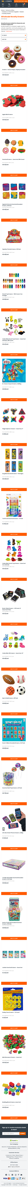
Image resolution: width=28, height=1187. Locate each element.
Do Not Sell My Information (18, 1183)
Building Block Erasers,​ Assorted (11, 1102)
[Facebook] (6, 1175)
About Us (4, 1147)
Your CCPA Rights (7, 1183)
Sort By (14, 39)
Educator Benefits (21, 1147)
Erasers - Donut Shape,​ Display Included (13, 69)
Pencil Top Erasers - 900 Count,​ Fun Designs (12, 294)
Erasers (22, 12)
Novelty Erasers (6, 13)
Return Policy (19, 1155)
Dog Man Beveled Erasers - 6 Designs (12, 473)
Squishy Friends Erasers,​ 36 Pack (11, 249)
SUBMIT (22, 1133)
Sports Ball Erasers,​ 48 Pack (10, 698)
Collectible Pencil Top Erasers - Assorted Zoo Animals (13, 564)
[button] (16, 5)
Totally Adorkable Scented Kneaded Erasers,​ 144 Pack (12, 878)
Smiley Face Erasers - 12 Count (11, 1012)
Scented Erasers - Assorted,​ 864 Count (13, 159)
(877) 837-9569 (23, 1)
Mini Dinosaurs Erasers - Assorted (12, 1057)
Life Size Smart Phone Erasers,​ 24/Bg (12, 833)
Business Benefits (12, 1148)
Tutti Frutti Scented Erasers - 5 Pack (12, 518)
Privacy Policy (18, 1157)
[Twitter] (9, 1175)
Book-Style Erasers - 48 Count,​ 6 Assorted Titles (11, 609)
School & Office (10, 10)
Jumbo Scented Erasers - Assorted (12, 967)
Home (2, 10)
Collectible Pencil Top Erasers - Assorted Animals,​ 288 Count (13, 339)
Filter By (14, 35)
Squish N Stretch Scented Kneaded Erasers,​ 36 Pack (12, 205)
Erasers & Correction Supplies (10, 12)
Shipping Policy (10, 1157)
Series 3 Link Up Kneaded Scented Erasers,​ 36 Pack (12, 923)
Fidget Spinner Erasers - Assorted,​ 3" (12, 429)
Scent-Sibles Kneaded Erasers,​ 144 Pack (13, 743)
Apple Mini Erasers (7, 114)
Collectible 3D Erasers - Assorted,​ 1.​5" (12, 653)
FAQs (13, 1155)
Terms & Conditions (14, 1158)
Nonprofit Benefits (11, 1147)
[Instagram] (15, 1175)
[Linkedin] (12, 1174)
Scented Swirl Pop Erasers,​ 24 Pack (12, 788)
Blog (19, 1148)
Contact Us (8, 1155)
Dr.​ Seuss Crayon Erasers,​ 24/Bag (11, 384)
